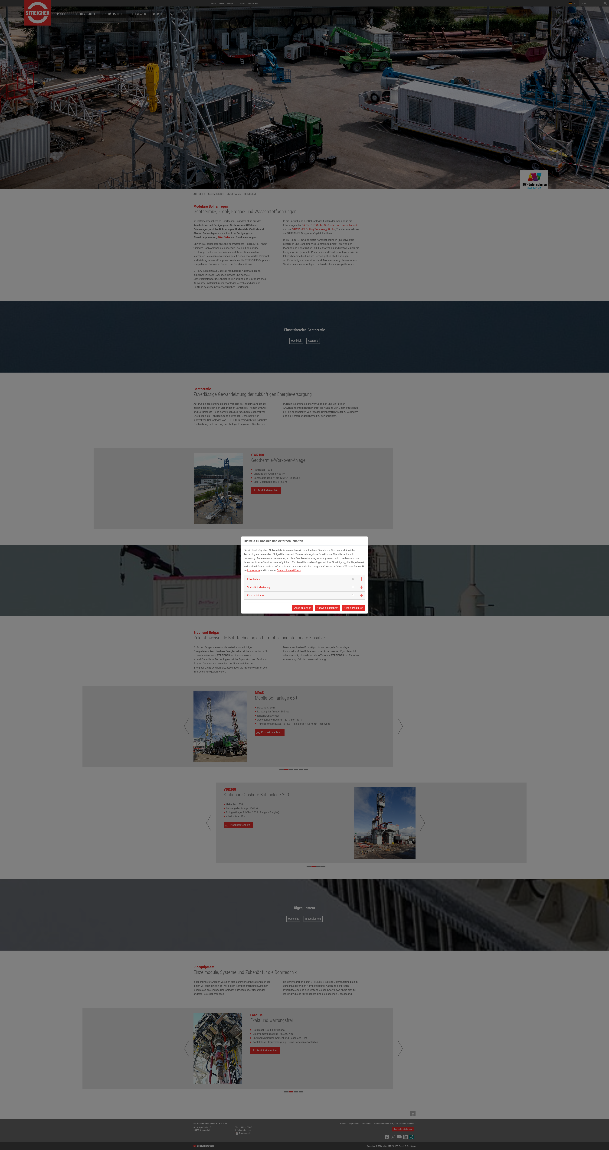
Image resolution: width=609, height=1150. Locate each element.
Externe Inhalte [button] (255, 595)
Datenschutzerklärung (289, 570)
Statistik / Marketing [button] (258, 587)
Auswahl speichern (327, 608)
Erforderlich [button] (253, 579)
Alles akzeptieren (353, 608)
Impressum (253, 570)
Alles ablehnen (302, 608)
